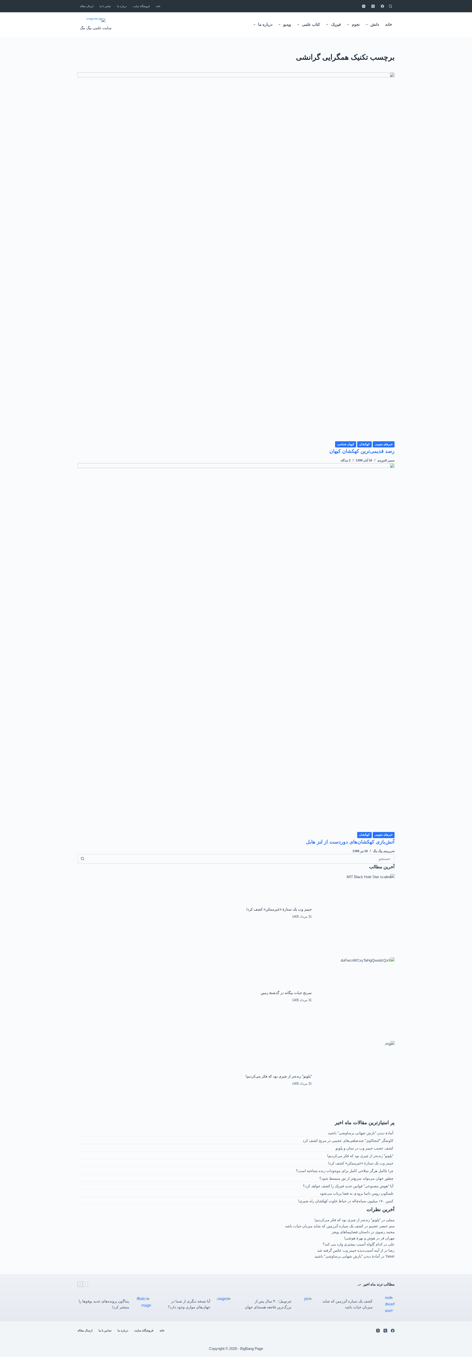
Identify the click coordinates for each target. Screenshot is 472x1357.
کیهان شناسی (345, 444)
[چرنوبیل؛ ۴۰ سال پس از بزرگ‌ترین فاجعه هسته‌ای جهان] (304, 1304)
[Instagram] (363, 6)
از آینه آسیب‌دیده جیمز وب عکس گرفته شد (350, 1250)
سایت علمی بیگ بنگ (96, 28)
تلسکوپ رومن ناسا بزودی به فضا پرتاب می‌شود (356, 1193)
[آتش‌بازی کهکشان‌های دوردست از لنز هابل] (236, 647)
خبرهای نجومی (384, 444)
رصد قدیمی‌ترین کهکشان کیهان (362, 451)
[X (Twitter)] (373, 6)
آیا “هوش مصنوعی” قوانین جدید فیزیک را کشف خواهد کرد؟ (348, 1186)
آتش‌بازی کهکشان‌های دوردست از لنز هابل (350, 842)
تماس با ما (105, 6)
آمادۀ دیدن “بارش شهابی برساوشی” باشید (360, 1133)
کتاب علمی (311, 24)
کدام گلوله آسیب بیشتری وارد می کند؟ (353, 1244)
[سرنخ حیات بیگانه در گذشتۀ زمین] (356, 996)
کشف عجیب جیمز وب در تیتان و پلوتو (364, 1148)
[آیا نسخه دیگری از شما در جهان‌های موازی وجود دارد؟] (223, 1304)
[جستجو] (390, 6)
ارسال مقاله (86, 6)
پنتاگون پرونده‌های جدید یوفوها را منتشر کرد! (104, 1304)
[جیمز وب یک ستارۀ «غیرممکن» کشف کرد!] (356, 913)
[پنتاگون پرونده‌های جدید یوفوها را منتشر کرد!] (142, 1304)
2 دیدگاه (346, 460)
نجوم (356, 24)
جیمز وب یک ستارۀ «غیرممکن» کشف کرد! (279, 909)
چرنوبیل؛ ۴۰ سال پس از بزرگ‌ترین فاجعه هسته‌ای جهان (268, 1304)
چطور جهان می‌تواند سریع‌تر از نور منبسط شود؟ (356, 1178)
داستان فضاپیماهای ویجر (351, 1232)
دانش (374, 24)
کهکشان (364, 444)
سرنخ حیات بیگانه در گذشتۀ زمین (286, 993)
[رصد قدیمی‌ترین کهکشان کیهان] (236, 256)
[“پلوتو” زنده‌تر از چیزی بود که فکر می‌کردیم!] (356, 1080)
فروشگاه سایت (141, 6)
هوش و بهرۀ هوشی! (359, 1238)
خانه (158, 6)
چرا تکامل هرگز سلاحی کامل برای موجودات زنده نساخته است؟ (344, 1171)
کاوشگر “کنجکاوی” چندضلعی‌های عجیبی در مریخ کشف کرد (348, 1140)
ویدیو (287, 24)
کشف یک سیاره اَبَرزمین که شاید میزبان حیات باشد (324, 1226)
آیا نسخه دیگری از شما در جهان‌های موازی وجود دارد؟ (189, 1304)
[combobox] (240, 859)
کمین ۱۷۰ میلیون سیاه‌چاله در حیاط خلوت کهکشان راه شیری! (345, 1201)
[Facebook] (382, 6)
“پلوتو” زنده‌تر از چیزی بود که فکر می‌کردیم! (279, 1076)
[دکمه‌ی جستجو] (82, 858)
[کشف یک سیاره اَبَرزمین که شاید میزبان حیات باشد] (386, 1304)
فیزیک (336, 24)
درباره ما (122, 6)
